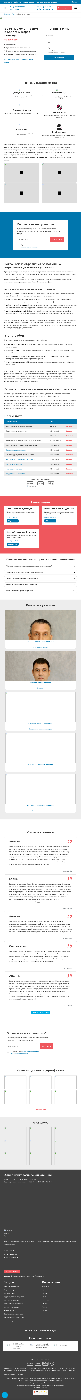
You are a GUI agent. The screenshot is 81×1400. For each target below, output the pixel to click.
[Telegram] (11, 1263)
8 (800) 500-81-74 (45, 9)
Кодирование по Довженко (15, 474)
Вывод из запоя (9, 1293)
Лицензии (39, 2)
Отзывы (47, 2)
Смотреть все (40, 1109)
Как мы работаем (11, 59)
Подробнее (71, 1370)
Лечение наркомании (11, 1307)
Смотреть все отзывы (40, 1012)
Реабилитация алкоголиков (13, 1303)
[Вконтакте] (5, 1263)
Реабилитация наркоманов (13, 1314)
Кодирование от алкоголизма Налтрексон (20, 459)
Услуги (14, 14)
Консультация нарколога (12, 1286)
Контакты (8, 2)
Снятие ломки (9, 1310)
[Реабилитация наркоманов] (59, 193)
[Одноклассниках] (8, 1263)
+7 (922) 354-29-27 (45, 7)
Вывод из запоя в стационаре (16, 450)
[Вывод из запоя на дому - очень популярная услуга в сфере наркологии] (21, 173)
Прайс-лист (17, 2)
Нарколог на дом (10, 1290)
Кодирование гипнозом (14, 464)
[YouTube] (14, 1263)
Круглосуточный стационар (14, 1297)
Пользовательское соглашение (13, 1374)
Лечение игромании (11, 1321)
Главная (7, 14)
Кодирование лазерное (14, 469)
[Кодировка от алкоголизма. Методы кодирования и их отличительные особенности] (21, 193)
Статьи (44, 1310)
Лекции (54, 2)
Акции (25, 2)
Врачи (31, 2)
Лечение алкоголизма (11, 1300)
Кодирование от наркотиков (14, 1317)
